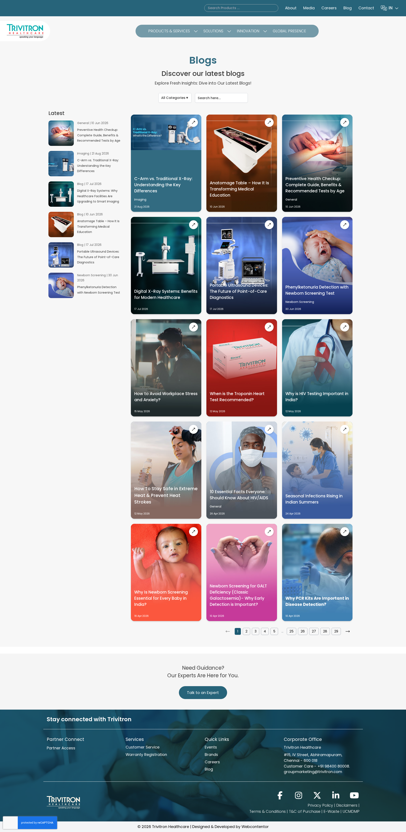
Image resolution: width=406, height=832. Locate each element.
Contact (366, 8)
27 (314, 631)
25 (291, 631)
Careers (329, 8)
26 (303, 631)
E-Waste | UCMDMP (341, 811)
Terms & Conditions (267, 811)
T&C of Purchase (304, 811)
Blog (347, 8)
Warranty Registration (146, 754)
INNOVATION (248, 31)
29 (336, 631)
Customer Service (142, 747)
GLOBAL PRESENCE (289, 31)
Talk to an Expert (203, 692)
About (290, 8)
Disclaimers (346, 805)
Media (309, 8)
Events (211, 747)
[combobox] (394, 8)
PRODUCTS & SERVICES (169, 31)
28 (325, 631)
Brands (211, 754)
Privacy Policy (320, 805)
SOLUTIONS (213, 31)
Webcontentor (255, 826)
